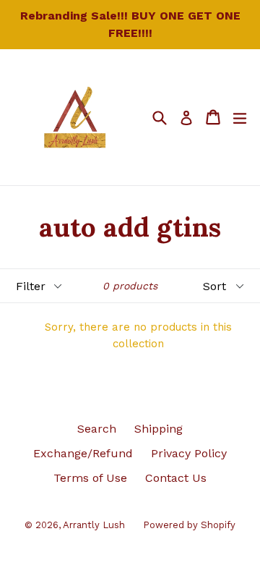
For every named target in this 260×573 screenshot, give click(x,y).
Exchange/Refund (83, 453)
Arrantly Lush (94, 524)
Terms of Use (90, 478)
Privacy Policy (189, 453)
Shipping (158, 429)
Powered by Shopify (189, 524)
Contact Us (176, 478)
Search (96, 429)
